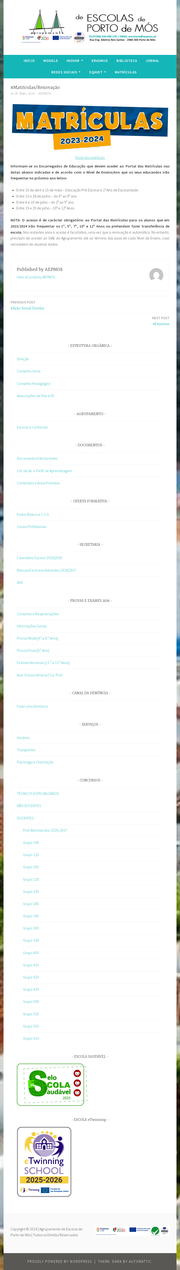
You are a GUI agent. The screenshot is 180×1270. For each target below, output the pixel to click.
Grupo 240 (31, 903)
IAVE (20, 582)
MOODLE (50, 60)
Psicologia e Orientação (35, 762)
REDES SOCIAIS (64, 72)
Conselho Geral (29, 371)
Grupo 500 (31, 1001)
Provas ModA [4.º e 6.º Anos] (37, 638)
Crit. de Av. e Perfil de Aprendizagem (44, 470)
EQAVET (96, 72)
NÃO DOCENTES (29, 805)
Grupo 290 (31, 916)
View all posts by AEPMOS (36, 277)
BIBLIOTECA (126, 60)
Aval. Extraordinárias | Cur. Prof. (40, 675)
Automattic (140, 1261)
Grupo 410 (31, 965)
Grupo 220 (31, 879)
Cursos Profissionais (31, 526)
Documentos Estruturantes (37, 458)
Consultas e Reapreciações (38, 613)
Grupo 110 (31, 854)
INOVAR (73, 60)
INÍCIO (29, 60)
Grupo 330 (31, 940)
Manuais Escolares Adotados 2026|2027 (46, 570)
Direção (23, 358)
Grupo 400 (31, 952)
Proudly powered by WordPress (59, 1261)
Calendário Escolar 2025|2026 (39, 557)
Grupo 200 (31, 866)
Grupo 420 (31, 977)
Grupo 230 (31, 891)
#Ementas (160, 321)
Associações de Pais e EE (35, 395)
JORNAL (152, 60)
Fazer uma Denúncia (32, 706)
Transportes (26, 749)
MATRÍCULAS (126, 72)
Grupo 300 (31, 928)
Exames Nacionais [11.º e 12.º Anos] (43, 662)
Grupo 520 (31, 1014)
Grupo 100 (31, 842)
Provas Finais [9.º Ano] (33, 650)
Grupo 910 (31, 1038)
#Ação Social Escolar (28, 305)
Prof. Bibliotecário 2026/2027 (45, 830)
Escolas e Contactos (32, 427)
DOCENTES (25, 818)
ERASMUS (100, 60)
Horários (23, 737)
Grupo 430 (31, 989)
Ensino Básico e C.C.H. (33, 514)
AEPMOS (44, 93)
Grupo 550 (31, 1026)
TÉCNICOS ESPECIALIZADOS (38, 793)
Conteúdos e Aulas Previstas (38, 483)
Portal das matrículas (90, 157)
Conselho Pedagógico (34, 383)
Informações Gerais (31, 626)
